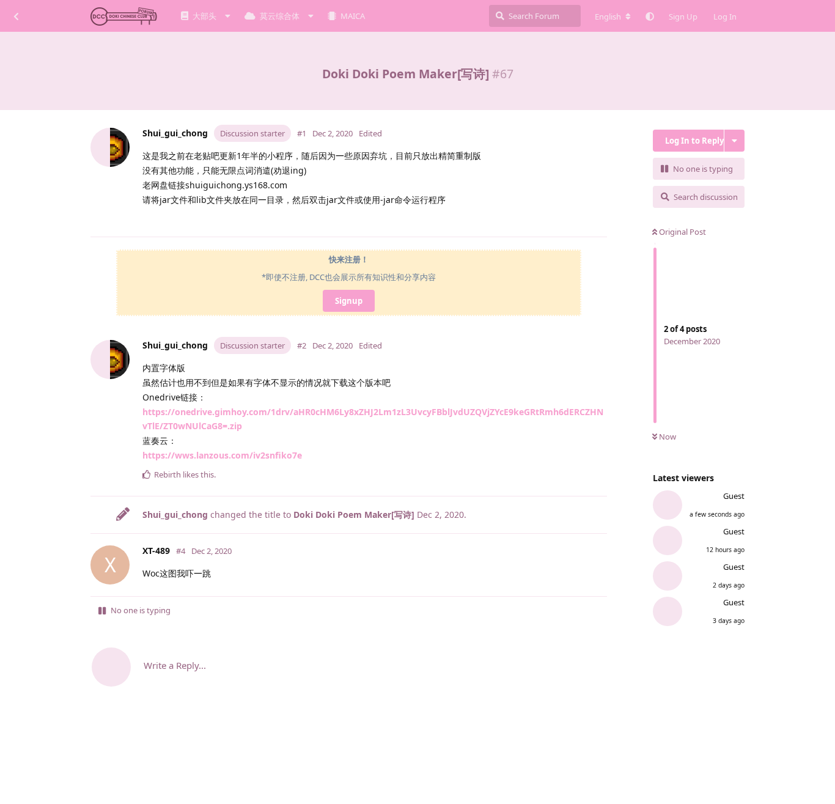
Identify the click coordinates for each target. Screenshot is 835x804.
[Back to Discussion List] (16, 16)
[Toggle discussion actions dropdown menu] (734, 141)
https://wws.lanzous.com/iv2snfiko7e (222, 455)
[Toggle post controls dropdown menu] (600, 221)
